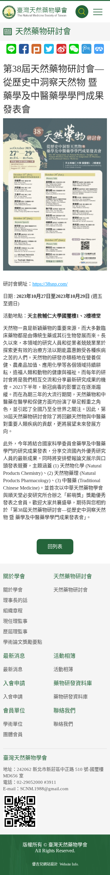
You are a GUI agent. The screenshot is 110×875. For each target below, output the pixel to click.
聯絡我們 (64, 711)
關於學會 (14, 576)
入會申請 (14, 683)
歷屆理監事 (15, 631)
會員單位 (14, 711)
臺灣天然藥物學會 (35, 16)
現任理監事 (15, 621)
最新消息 (14, 656)
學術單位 (13, 724)
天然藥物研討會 (72, 576)
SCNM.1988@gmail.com (44, 788)
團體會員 (13, 734)
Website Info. (69, 864)
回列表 (55, 546)
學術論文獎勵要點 (22, 642)
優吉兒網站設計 (45, 864)
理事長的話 (15, 600)
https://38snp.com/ (50, 284)
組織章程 (13, 610)
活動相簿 (64, 656)
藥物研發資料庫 (72, 683)
